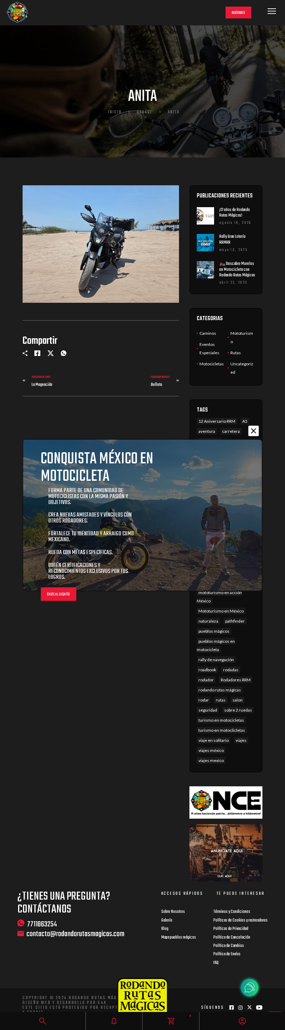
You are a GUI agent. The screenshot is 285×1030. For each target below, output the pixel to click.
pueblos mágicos (213, 631)
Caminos (208, 333)
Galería (166, 920)
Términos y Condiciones (231, 911)
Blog (164, 928)
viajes (241, 740)
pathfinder (235, 621)
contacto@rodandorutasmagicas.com (75, 934)
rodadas (230, 669)
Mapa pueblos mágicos (178, 937)
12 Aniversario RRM (216, 421)
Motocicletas (212, 363)
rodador (206, 679)
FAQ (216, 962)
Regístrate (238, 13)
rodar (203, 700)
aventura (206, 431)
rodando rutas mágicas (219, 689)
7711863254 (42, 923)
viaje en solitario (213, 740)
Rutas (235, 352)
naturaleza (208, 621)
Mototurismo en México (221, 611)
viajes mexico (211, 760)
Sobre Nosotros (173, 911)
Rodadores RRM (236, 679)
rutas (221, 700)
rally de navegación (216, 659)
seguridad (207, 710)
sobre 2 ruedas (238, 710)
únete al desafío (58, 594)
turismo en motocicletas (221, 720)
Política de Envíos (227, 954)
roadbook (207, 669)
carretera (231, 431)
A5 (244, 421)
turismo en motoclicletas (221, 730)
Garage (145, 112)
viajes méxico (211, 750)
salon (238, 700)
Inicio (115, 112)
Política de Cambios (228, 945)
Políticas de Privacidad (230, 928)
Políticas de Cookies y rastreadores (240, 920)
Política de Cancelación (231, 937)
